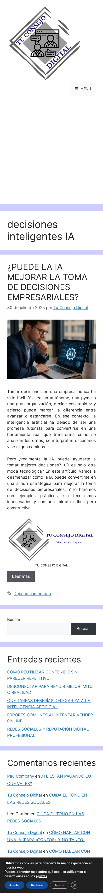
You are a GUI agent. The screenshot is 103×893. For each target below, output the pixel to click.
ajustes (41, 876)
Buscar (13, 619)
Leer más (21, 576)
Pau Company (20, 776)
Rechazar (37, 885)
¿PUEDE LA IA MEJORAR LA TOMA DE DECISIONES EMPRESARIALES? (47, 282)
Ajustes (59, 885)
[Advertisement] (51, 153)
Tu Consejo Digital (24, 795)
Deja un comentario (32, 593)
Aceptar (14, 885)
